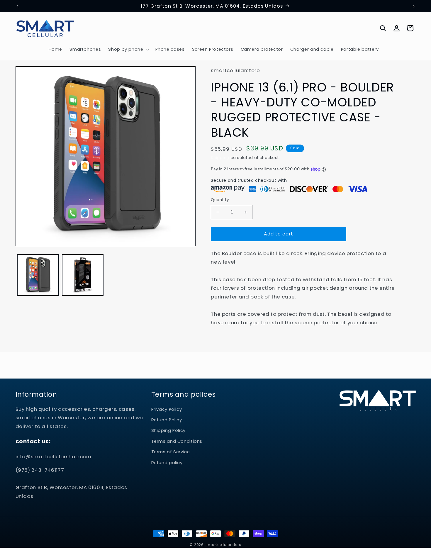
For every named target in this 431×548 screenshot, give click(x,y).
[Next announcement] (413, 6)
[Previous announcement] (17, 6)
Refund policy (167, 463)
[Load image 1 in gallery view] (38, 275)
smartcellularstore (223, 544)
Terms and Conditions (177, 441)
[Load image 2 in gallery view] (83, 275)
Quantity (220, 200)
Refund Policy (166, 420)
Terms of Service (170, 452)
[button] (128, 49)
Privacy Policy (166, 409)
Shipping (220, 157)
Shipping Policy (168, 430)
